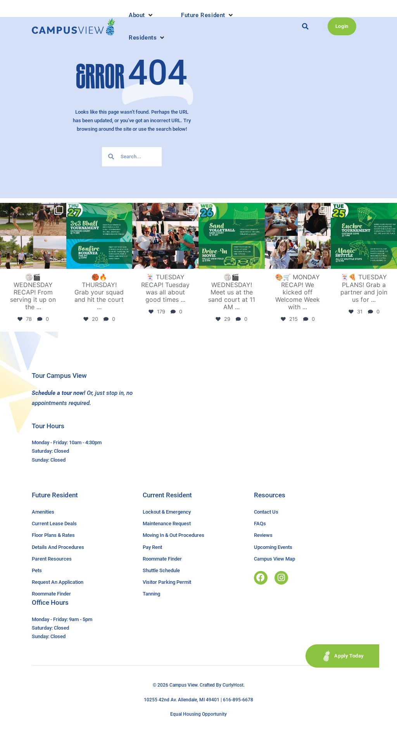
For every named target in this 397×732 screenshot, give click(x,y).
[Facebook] (261, 578)
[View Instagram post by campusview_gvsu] (59, 261)
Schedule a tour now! (58, 392)
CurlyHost (233, 685)
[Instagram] (281, 578)
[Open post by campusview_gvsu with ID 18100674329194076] (364, 236)
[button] (141, 15)
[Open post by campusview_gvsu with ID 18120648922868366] (33, 236)
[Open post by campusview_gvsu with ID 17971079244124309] (165, 236)
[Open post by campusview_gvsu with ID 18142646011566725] (231, 236)
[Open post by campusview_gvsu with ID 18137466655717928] (298, 236)
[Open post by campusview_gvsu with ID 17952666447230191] (99, 236)
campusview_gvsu (32, 210)
